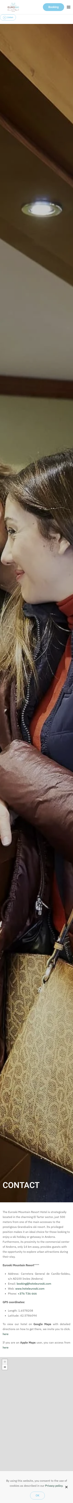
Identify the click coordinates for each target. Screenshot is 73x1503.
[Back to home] (13, 7)
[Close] (66, 1487)
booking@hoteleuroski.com (34, 1283)
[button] (68, 7)
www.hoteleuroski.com (29, 1288)
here (6, 1334)
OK (37, 1495)
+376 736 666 (27, 1293)
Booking (53, 7)
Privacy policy (54, 1485)
